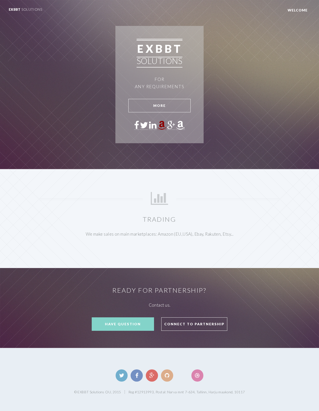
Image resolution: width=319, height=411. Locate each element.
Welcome (298, 10)
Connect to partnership (194, 324)
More (159, 105)
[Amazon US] (162, 125)
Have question (123, 324)
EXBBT (25, 9)
